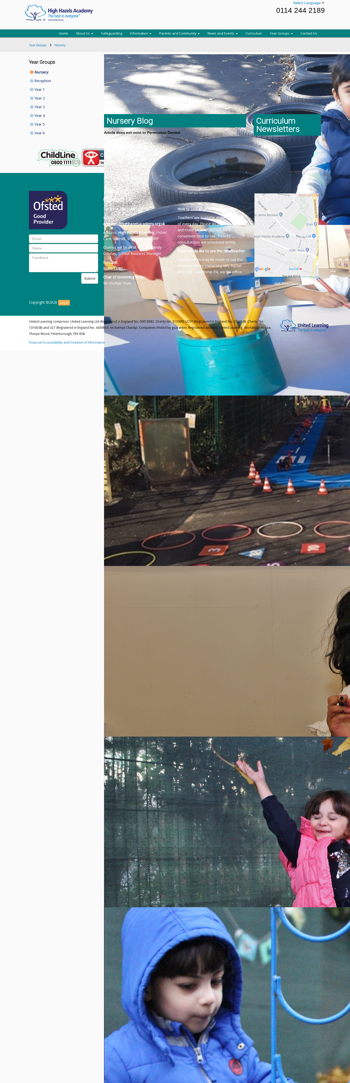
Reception (42, 80)
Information (139, 33)
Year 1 (39, 89)
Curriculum (253, 33)
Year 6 (39, 132)
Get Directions (286, 283)
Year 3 (39, 106)
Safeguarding (111, 33)
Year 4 (39, 115)
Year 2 (39, 98)
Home (63, 33)
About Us (83, 33)
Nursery (40, 72)
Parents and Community (178, 33)
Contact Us (309, 33)
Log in (64, 302)
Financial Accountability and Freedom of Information (67, 342)
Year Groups (280, 33)
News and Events (221, 33)
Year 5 (39, 124)
